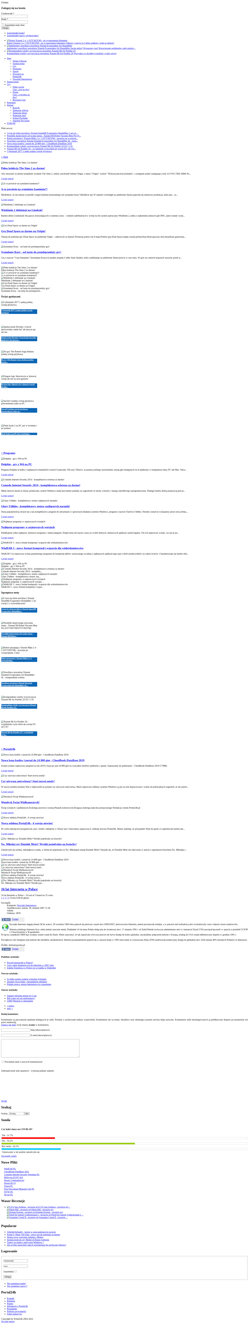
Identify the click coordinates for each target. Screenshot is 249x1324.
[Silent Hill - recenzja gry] (19, 1209)
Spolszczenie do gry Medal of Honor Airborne (28, 1240)
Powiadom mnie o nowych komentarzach (23, 1062)
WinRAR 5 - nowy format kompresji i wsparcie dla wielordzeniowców (42, 548)
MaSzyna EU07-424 (13, 1177)
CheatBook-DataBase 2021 (16, 1171)
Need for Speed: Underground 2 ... (67, 1215)
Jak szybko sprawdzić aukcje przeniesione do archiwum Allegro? (36, 1245)
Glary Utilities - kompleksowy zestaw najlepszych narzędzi (35, 506)
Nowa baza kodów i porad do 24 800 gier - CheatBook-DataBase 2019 (42, 760)
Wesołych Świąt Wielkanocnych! (20, 802)
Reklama (11, 1301)
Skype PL (8, 1195)
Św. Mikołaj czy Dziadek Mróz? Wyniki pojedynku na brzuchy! (39, 844)
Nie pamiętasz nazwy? (17, 1286)
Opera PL (8, 1186)
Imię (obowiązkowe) (40, 1030)
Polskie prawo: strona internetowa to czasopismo (29, 984)
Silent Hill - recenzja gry (42, 1209)
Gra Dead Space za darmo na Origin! (23, 231)
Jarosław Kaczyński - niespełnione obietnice (27, 981)
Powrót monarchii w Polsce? (20, 962)
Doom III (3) (10, 1183)
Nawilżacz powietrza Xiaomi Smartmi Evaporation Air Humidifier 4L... (16, 684)
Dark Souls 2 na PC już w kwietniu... (15, 434)
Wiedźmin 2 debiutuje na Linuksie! (22, 210)
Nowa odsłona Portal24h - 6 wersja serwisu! (27, 823)
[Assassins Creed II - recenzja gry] (23, 1217)
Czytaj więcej (7, 178)
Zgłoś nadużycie (14, 1314)
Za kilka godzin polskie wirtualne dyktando (26, 979)
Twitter (15, 919)
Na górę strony (8, 1321)
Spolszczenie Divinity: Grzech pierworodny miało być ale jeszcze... (18, 339)
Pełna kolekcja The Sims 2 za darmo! (23, 168)
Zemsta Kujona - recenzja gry (49, 1212)
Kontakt (10, 1298)
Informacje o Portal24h (17, 1306)
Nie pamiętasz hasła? (16, 1283)
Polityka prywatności (16, 1311)
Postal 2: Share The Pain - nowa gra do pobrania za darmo (33, 1234)
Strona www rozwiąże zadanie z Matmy (25, 1237)
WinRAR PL (10, 1169)
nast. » (10, 1008)
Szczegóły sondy (9, 1156)
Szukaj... (5, 1113)
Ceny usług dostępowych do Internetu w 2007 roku (30, 965)
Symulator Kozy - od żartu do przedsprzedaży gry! (31, 252)
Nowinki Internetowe (26, 905)
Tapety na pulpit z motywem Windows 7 (25, 1242)
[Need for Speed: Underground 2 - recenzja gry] (29, 1215)
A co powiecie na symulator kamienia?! (24, 189)
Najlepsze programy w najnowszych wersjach (28, 527)
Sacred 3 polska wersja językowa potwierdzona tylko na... (14, 410)
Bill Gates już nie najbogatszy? (21, 998)
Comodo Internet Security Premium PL (22, 1174)
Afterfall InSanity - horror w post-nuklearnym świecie (31, 1232)
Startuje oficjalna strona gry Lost (21, 995)
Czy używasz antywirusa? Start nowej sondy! (28, 781)
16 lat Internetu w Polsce (19, 889)
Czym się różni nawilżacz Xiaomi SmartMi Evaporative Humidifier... (18, 610)
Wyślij (4, 1101)
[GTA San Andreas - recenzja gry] (23, 1207)
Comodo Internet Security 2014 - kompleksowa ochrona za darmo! (40, 485)
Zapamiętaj (8, 1271)
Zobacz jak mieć (8, 1025)
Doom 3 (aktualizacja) (14, 1180)
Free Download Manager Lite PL (19, 1189)
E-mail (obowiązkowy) (41, 1035)
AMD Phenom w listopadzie (20, 1001)
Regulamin (12, 1309)
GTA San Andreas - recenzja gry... (54, 1207)
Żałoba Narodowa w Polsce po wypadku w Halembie (31, 968)
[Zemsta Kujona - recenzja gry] (21, 1212)
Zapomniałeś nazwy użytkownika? (23, 35)
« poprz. (10, 1006)
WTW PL (8, 1192)
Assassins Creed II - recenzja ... (53, 1217)
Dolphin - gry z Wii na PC (16, 464)
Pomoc (10, 1303)
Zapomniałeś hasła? (16, 33)
